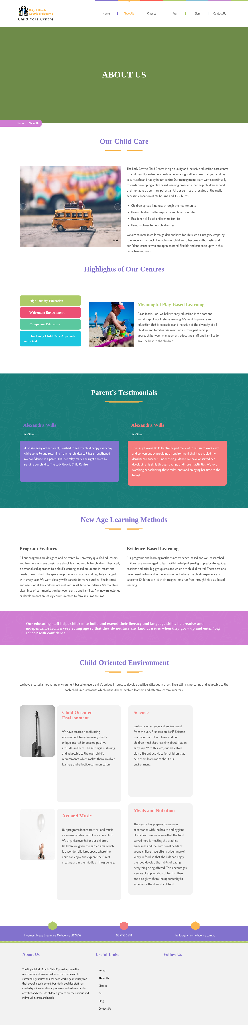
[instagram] (181, 970)
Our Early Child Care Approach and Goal (49, 338)
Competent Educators (44, 324)
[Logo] (35, 13)
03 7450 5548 (124, 935)
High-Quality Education (46, 301)
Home (20, 123)
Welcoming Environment (46, 312)
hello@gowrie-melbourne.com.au (195, 935)
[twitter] (167, 970)
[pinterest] (174, 970)
